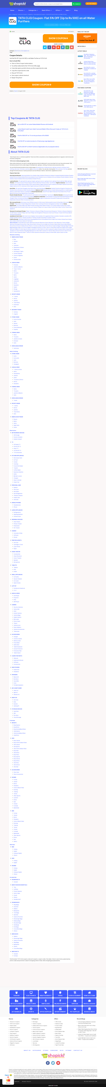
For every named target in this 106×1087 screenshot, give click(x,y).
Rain (15, 801)
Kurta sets (16, 358)
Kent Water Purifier (60, 207)
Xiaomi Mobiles (18, 178)
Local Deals (35, 1041)
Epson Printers (33, 182)
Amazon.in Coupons (14, 1021)
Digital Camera (17, 617)
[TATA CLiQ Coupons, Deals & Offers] (13, 21)
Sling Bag (26, 230)
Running (16, 789)
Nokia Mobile (21, 177)
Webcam (16, 658)
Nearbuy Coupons (14, 1035)
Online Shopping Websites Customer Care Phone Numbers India (87, 174)
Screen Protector (18, 649)
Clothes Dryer (17, 516)
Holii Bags (33, 227)
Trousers (16, 273)
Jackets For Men (36, 229)
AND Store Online (21, 221)
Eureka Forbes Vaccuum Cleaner (29, 207)
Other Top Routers (49, 195)
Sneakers (16, 785)
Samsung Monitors (67, 195)
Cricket (15, 804)
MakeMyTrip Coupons (15, 1027)
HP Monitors (19, 196)
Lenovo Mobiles (47, 177)
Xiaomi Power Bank (47, 191)
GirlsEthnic (16, 735)
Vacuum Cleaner (18, 579)
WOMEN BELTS (16, 879)
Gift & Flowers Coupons (38, 1039)
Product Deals (58, 1025)
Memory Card (17, 640)
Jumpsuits (16, 281)
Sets (15, 243)
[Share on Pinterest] (54, 47)
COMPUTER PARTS (17, 656)
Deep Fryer (16, 482)
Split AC (16, 692)
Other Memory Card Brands (24, 191)
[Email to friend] (72, 47)
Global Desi (65, 219)
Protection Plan (17, 651)
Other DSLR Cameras (44, 186)
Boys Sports (17, 756)
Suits (15, 321)
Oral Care (16, 499)
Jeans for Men (64, 232)
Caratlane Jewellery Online (48, 217)
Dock (15, 683)
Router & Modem (18, 437)
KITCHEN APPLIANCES (18, 455)
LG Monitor (13, 196)
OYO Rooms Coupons (15, 1039)
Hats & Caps (17, 893)
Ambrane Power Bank (58, 191)
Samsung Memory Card (62, 190)
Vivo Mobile (33, 175)
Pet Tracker (17, 528)
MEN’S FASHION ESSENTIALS (19, 885)
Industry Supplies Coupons (39, 1037)
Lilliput (19, 227)
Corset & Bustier (18, 253)
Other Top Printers (51, 182)
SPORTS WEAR (16, 294)
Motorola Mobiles (30, 177)
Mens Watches (58, 227)
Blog (75, 10)
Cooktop (16, 464)
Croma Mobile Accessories (52, 196)
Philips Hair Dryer (26, 213)
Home (12, 10)
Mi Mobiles (66, 175)
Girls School (17, 764)
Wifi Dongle (16, 435)
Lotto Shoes (50, 224)
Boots (15, 783)
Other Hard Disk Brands (39, 188)
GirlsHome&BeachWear (20, 733)
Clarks (55, 224)
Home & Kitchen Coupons (39, 1035)
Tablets (16, 567)
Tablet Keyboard (18, 646)
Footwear (12, 720)
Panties (22, 230)
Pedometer (17, 526)
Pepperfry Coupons (14, 1043)
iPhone (15, 177)
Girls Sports (17, 746)
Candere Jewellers (64, 216)
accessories (35, 169)
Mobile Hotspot (18, 439)
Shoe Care (16, 772)
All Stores (12, 1045)
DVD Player (16, 595)
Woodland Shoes (19, 224)
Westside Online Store (24, 219)
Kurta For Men (63, 230)
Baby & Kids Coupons (38, 1031)
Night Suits (16, 425)
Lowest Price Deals (59, 1043)
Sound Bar (16, 681)
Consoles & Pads (18, 533)
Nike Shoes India (62, 224)
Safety (15, 841)
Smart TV (16, 448)
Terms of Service (14, 1081)
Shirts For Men (44, 229)
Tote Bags (16, 912)
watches (27, 169)
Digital (15, 851)
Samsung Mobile (25, 175)
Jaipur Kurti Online (56, 219)
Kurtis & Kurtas (17, 319)
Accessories (17, 554)
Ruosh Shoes (17, 226)
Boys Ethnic (17, 760)
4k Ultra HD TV (17, 450)
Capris (15, 287)
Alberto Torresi (33, 226)
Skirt (41, 230)
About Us (27, 1050)
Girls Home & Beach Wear (20, 748)
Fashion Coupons (37, 1023)
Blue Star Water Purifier (28, 205)
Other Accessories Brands (21, 198)
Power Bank (17, 642)
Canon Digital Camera (20, 184)
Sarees (15, 323)
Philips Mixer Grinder (20, 204)
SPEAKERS (14, 674)
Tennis (15, 793)
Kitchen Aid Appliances (50, 204)
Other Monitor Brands (28, 196)
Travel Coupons (36, 1027)
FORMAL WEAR (16, 332)
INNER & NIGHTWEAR (17, 237)
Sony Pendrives (19, 190)
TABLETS (14, 565)
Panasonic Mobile (49, 175)
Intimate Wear (17, 259)
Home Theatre (17, 558)
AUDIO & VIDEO (16, 593)
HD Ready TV (17, 444)
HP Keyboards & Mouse (61, 198)
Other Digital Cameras (32, 186)
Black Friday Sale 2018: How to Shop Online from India (86, 179)
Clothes (16, 312)
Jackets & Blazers (18, 267)
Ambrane (62, 196)
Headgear (16, 364)
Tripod (15, 623)
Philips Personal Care (46, 211)
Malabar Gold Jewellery (37, 216)
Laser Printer (17, 546)
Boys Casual (17, 740)
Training (16, 791)
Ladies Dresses (58, 229)
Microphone (17, 562)
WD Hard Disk (19, 188)
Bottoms (16, 325)
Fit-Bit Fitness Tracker (15, 213)
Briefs (15, 421)
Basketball (16, 808)
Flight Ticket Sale (59, 1045)
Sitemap (68, 1050)
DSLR (15, 611)
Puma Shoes (49, 226)
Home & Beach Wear (19, 787)
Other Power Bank (29, 193)
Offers (58, 10)
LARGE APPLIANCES (17, 510)
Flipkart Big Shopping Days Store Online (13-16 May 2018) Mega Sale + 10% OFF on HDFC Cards (86, 184)
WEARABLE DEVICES (17, 519)
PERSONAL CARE (16, 485)
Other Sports (17, 795)
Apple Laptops (36, 181)
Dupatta (16, 329)
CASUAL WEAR (15, 262)
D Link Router (34, 195)
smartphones (40, 167)
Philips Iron (40, 207)
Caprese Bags (56, 226)
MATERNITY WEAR (16, 309)
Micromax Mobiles (27, 178)
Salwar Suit (65, 227)
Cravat (15, 895)
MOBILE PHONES (16, 502)
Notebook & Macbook (19, 588)
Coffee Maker (17, 470)
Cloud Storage (17, 717)
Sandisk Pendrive (55, 188)
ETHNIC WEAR (15, 317)
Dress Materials (18, 327)
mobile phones (48, 167)
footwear (22, 169)
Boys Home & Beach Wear (20, 742)
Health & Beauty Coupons (39, 1033)
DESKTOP (14, 697)
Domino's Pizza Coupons (16, 1041)
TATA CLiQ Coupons (14, 1023)
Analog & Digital (18, 853)
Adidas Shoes (24, 226)
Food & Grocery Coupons (39, 1029)
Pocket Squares (18, 891)
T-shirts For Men (30, 232)
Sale (67, 10)
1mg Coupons (13, 1033)
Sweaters (16, 285)
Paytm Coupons (14, 1029)
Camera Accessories (19, 629)
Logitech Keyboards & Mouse (47, 198)
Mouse (15, 537)
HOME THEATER (16, 551)
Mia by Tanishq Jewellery (25, 217)
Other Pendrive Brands (29, 190)
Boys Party (16, 754)
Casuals (16, 882)
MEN (13, 811)
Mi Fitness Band (67, 213)
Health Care (17, 497)
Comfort (16, 797)
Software (16, 535)
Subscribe (54, 1050)
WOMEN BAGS (15, 902)
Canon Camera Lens (53, 184)
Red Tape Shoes (28, 224)
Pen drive (16, 715)
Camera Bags (17, 615)
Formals (16, 956)
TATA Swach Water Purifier (57, 205)
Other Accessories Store (27, 200)
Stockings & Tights (18, 251)
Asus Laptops (60, 181)
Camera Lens (17, 625)
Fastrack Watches (39, 222)
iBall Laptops (68, 181)
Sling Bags (16, 904)
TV (12, 442)
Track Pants (17, 302)
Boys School (17, 758)
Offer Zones (58, 1021)
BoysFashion (17, 725)
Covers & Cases (18, 638)
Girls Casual (17, 744)
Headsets (16, 671)
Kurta (15, 356)
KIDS (13, 738)
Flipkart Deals (13, 1025)
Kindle (15, 571)
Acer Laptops (53, 181)
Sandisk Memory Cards (49, 190)
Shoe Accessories (18, 774)
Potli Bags (16, 927)
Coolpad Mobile (59, 175)
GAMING (14, 531)
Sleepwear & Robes (19, 247)
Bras (15, 239)
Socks (15, 257)
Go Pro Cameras (22, 186)
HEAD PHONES (15, 667)
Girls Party (16, 762)
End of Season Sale (60, 1031)
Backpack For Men (34, 230)
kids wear (17, 169)
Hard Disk (16, 711)
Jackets (16, 300)
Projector (16, 597)
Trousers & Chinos (18, 379)
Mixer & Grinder (17, 480)
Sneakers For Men (14, 230)
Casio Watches (30, 222)
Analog (15, 849)
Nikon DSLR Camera (31, 184)
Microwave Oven (25, 202)
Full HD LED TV (17, 446)
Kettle (15, 474)
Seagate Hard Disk (28, 188)
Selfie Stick (16, 644)
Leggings (16, 279)
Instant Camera (18, 613)
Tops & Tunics (17, 269)
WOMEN (14, 777)
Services (35, 1043)
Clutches (16, 906)
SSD (15, 713)
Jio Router (41, 195)
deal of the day (64, 169)
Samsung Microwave (51, 202)
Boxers (15, 419)
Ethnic (15, 799)
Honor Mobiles (39, 177)
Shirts (15, 271)
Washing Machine (18, 514)
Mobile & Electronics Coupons (40, 1025)
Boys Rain (16, 750)
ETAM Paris (29, 221)
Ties (15, 887)
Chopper (16, 478)
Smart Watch (17, 521)
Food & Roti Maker (18, 466)
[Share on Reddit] (58, 47)
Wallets (15, 908)
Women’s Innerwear (40, 232)
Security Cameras (18, 607)
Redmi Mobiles (65, 177)
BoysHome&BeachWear (20, 729)
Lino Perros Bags (26, 227)
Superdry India (21, 232)
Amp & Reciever (18, 556)
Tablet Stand (17, 653)
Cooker (15, 462)
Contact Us (78, 1050)
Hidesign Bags (64, 226)
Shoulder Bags (17, 923)
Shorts (15, 283)
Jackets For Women (48, 230)
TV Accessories (18, 452)
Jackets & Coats (18, 339)
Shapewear (16, 249)
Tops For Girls (49, 227)
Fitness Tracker (59, 213)
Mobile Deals (58, 1029)
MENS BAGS (15, 934)
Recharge (35, 1021)
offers (56, 169)
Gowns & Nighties (18, 255)
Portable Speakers (18, 685)
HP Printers (17, 182)
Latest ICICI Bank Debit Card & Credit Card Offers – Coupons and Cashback (87, 1035)
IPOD (15, 599)
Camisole (16, 245)
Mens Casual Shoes (68, 229)
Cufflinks (16, 889)
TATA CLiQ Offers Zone (65, 24)
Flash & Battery (17, 627)
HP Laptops (21, 181)
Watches (12, 844)
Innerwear (16, 304)
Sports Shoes (27, 229)
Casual (15, 781)
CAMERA (14, 604)
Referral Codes (59, 1023)
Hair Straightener (18, 493)
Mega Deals (58, 1041)
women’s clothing (61, 167)
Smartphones (17, 505)
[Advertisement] (42, 105)
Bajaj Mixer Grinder (30, 204)
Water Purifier (17, 583)
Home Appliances (25, 50)
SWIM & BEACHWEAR (17, 346)
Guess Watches (49, 222)
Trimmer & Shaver (18, 495)
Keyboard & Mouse (18, 660)
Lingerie (16, 314)
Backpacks (16, 910)
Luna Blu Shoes (41, 226)
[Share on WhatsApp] (67, 47)
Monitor (16, 704)
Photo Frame (17, 621)
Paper (15, 548)
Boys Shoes (56, 230)
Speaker (16, 560)
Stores (20, 10)
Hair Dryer (16, 489)
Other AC (16, 690)
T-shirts (16, 296)
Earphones (16, 669)
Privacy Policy (26, 1081)
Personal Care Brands (15, 214)
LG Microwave (41, 202)
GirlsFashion (17, 731)
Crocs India (44, 224)
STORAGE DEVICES (17, 709)
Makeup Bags (17, 921)
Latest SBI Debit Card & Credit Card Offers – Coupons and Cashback (86, 1038)
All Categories (36, 1045)
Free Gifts (57, 1037)
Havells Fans (17, 207)
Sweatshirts (17, 291)
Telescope (16, 631)
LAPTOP (14, 586)
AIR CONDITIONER (17, 688)
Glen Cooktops (40, 204)
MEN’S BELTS (15, 951)
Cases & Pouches (18, 917)
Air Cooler (16, 581)
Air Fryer (16, 460)
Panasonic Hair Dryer (48, 213)
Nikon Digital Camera (42, 184)
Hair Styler (16, 491)
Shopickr (16, 91)
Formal (15, 779)
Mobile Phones (37, 178)
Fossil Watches (18, 222)
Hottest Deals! (91, 3)
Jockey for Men (49, 232)
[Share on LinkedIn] (63, 47)
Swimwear (16, 348)
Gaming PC (16, 706)
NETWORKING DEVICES (18, 432)
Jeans (15, 277)
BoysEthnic (16, 727)
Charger (16, 636)
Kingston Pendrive (65, 188)
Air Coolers (19, 205)
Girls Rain (16, 766)
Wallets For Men (19, 229)
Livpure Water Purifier (49, 207)
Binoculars (16, 619)
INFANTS (14, 722)
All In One (16, 542)
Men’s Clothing (14, 351)
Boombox (16, 679)
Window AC (16, 694)
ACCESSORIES (16, 634)
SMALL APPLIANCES (17, 574)
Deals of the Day (59, 1035)
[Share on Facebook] (49, 47)
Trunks (15, 400)
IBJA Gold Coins (26, 216)
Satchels (16, 914)
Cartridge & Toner (18, 544)
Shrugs (15, 289)
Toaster (16, 468)
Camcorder (16, 609)
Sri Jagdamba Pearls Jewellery (51, 216)
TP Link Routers (27, 195)
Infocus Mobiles (56, 177)
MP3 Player (16, 601)
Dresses (16, 265)
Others (15, 855)
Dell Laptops (28, 181)
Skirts (15, 275)
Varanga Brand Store (36, 219)
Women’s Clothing (15, 234)
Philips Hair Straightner (37, 213)
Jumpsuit (51, 229)
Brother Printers (41, 182)
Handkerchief (17, 899)
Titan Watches (57, 222)
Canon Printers (24, 182)
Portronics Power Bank (18, 193)
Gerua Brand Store (46, 219)
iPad (15, 569)
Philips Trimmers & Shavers (33, 211)
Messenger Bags (18, 919)
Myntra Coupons (14, 1037)
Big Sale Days (58, 1027)
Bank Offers (46, 10)
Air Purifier (16, 577)
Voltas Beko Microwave (63, 202)
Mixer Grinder (60, 204)
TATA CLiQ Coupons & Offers (51, 24)
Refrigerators (17, 512)
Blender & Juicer (18, 476)
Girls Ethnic (16, 752)
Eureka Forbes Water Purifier (42, 205)
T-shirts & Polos (18, 369)
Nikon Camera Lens (64, 184)
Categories (32, 10)
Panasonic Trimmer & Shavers (59, 211)
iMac (15, 702)
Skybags (15, 227)
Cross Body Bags (18, 929)
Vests (15, 423)
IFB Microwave (33, 202)
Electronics (17, 50)
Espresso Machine (18, 472)
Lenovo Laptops (44, 181)
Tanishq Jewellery (36, 217)
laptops (54, 167)
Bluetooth (16, 677)
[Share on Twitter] (45, 47)
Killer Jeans (57, 232)
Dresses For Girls (41, 227)
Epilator (70, 211)
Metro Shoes (37, 224)
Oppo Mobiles (40, 175)
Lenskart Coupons (14, 1031)
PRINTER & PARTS (16, 540)
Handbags (16, 925)
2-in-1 (15, 590)
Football (16, 806)
